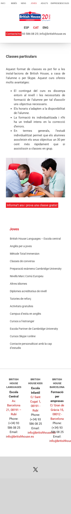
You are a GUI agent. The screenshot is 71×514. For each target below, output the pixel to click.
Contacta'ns (13, 33)
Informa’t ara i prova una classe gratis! (32, 205)
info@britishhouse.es (53, 33)
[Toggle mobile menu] (62, 20)
